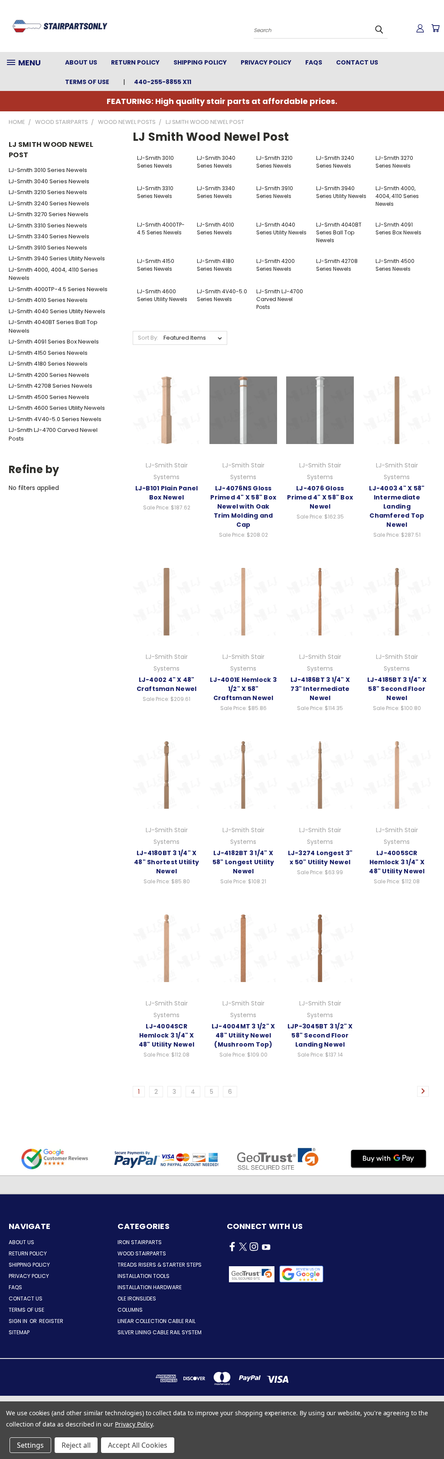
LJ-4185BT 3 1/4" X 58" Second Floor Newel (397, 688)
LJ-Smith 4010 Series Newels (48, 300)
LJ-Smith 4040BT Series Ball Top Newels (53, 326)
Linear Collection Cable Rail (157, 1321)
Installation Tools (144, 1276)
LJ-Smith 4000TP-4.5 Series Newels (58, 289)
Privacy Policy (266, 62)
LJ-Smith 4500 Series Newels (49, 397)
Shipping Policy (200, 62)
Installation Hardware (150, 1287)
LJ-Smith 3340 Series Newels (49, 236)
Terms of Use (87, 82)
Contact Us (357, 62)
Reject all (76, 1445)
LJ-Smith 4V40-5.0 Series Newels (55, 419)
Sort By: (148, 338)
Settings (30, 1445)
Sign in (19, 1321)
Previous (430, 1432)
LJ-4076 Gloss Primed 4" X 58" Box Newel (320, 497)
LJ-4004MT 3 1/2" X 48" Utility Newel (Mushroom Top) (243, 1035)
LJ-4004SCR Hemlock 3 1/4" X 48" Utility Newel (166, 1035)
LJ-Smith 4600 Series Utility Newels (57, 408)
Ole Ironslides (137, 1298)
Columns (130, 1309)
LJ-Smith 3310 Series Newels (48, 225)
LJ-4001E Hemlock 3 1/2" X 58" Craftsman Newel (243, 688)
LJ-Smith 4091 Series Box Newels (54, 341)
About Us (81, 62)
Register (51, 1321)
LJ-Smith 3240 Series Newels (49, 203)
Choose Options (166, 417)
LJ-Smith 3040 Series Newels (49, 181)
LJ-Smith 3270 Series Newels (48, 214)
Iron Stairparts (140, 1242)
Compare (163, 401)
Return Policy (135, 62)
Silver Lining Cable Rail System (160, 1332)
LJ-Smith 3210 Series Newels (48, 192)
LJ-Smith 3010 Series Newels (48, 170)
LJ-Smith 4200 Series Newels (49, 375)
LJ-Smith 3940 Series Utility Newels (57, 258)
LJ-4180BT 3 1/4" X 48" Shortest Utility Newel (166, 862)
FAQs (313, 62)
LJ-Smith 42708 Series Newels (50, 386)
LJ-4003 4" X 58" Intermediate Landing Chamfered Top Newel (396, 506)
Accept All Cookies (137, 1445)
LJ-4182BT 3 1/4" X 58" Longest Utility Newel (243, 862)
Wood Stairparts (142, 1253)
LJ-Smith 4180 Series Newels (48, 364)
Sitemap (19, 1332)
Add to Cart (243, 417)
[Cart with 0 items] (435, 28)
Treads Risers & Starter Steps (160, 1264)
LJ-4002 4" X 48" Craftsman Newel (167, 684)
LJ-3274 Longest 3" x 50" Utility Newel (320, 857)
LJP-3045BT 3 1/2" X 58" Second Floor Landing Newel (320, 1035)
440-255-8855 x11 (162, 82)
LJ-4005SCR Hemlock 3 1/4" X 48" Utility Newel (396, 862)
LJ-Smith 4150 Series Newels (48, 353)
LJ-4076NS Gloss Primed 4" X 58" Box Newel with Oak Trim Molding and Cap (243, 506)
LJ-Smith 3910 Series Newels (48, 247)
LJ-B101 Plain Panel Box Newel (166, 493)
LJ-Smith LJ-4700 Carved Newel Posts (53, 434)
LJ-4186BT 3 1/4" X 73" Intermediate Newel (320, 688)
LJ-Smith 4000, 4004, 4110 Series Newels (53, 274)
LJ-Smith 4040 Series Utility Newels (57, 311)
